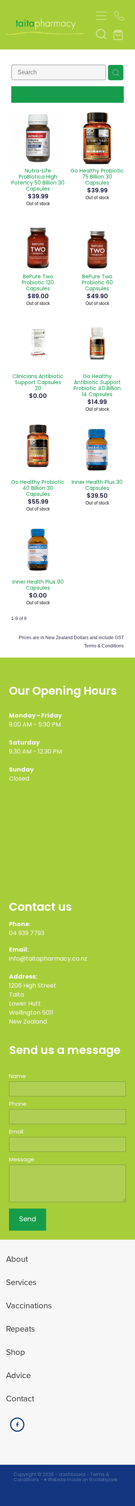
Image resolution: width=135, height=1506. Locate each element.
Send (27, 1219)
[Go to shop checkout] (119, 34)
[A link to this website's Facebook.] (17, 1424)
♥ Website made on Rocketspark (80, 1480)
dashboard (72, 1475)
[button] (101, 34)
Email (16, 1132)
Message (21, 1160)
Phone (18, 1104)
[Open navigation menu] (101, 16)
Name (17, 1077)
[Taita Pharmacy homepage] (49, 25)
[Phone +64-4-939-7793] (119, 16)
